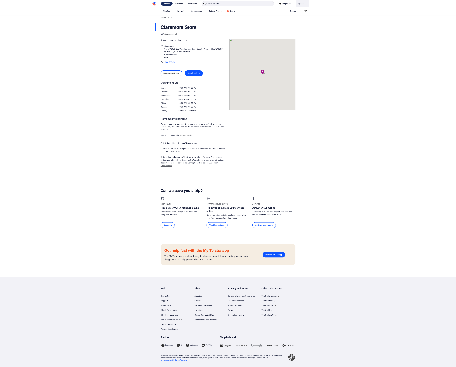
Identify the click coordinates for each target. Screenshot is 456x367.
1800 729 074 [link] (170, 62)
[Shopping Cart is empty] (305, 11)
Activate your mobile (264, 225)
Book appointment (172, 73)
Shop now (168, 225)
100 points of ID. (187, 135)
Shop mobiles (166, 165)
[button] (262, 72)
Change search (170, 34)
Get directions (195, 73)
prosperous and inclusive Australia (174, 360)
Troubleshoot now (217, 225)
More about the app (273, 254)
